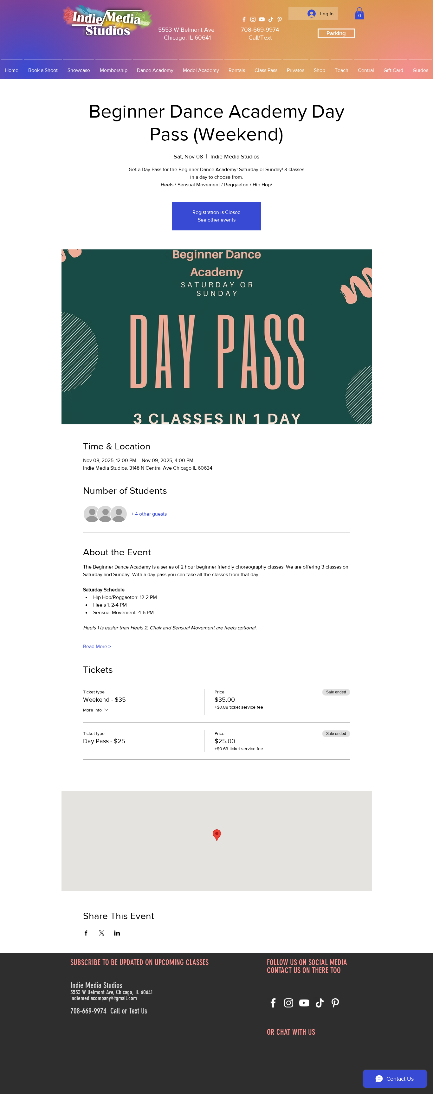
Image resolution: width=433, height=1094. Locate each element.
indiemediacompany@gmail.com (103, 998)
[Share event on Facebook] (86, 933)
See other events (217, 219)
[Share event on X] (102, 933)
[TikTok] (270, 19)
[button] (359, 13)
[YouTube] (261, 19)
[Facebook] (244, 19)
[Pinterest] (279, 19)
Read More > (97, 646)
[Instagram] (252, 19)
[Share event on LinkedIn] (117, 933)
